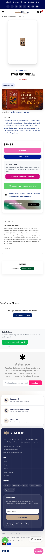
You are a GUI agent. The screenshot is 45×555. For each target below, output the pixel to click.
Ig (12, 524)
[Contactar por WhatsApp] (5, 540)
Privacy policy (15, 537)
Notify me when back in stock (14, 342)
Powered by (8, 347)
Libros (5, 465)
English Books (8, 472)
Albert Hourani (22, 79)
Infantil (8, 2)
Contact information (8, 540)
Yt (22, 524)
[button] (22, 157)
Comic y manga (35, 485)
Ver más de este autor (27, 268)
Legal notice (19, 540)
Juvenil (25, 485)
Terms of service (25, 537)
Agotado (22, 150)
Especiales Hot (9, 490)
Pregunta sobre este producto (24, 186)
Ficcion (7, 485)
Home (4, 17)
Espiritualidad (8, 85)
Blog (37, 2)
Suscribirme (22, 517)
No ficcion (16, 485)
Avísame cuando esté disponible (22, 177)
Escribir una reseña (22, 315)
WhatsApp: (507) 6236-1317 (12, 446)
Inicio (5, 461)
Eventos (16, 2)
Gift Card (31, 2)
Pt (26, 524)
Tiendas (23, 2)
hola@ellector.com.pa (10, 449)
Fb (7, 524)
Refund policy (6, 537)
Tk (17, 524)
